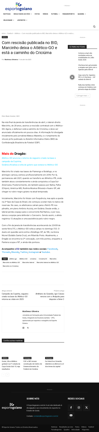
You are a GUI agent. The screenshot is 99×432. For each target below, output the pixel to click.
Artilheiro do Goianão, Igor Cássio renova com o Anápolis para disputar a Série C (50, 296)
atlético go (13, 259)
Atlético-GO (23, 259)
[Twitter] (28, 327)
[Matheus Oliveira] (12, 319)
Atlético (17, 33)
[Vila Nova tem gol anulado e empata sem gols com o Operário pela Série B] (72, 67)
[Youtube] (71, 415)
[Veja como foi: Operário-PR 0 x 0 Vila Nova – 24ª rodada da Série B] (72, 77)
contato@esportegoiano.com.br (46, 416)
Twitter (24, 252)
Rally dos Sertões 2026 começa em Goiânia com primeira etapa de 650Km (87, 87)
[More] (68, 278)
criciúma (33, 259)
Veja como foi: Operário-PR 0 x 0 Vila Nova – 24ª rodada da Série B (86, 77)
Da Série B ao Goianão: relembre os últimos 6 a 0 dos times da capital (54, 363)
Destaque (27, 358)
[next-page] (7, 374)
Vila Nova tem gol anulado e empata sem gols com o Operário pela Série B (87, 67)
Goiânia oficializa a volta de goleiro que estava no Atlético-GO (30, 165)
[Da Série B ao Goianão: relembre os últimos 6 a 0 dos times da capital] (54, 352)
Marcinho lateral (28, 262)
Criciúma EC (43, 259)
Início (4, 33)
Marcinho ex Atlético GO (11, 262)
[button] (94, 26)
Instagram (34, 252)
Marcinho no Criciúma (10, 266)
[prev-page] (3, 374)
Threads (6, 252)
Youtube (45, 252)
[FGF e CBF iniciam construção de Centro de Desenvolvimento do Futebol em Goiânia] (33, 352)
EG (17, 249)
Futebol (10, 33)
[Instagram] (23, 327)
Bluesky (15, 252)
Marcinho (53, 259)
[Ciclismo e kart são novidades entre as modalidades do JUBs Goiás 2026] (72, 55)
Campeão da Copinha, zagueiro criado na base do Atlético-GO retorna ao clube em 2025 (15, 296)
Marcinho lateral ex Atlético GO (48, 262)
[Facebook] (71, 407)
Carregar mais (81, 96)
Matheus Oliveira (11, 59)
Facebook (52, 249)
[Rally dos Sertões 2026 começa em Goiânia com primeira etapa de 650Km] (72, 87)
